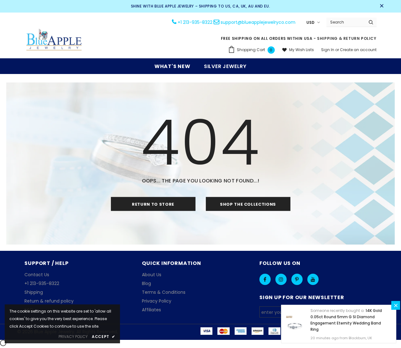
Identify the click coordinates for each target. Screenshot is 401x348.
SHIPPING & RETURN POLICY (346, 38)
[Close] (395, 305)
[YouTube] (313, 279)
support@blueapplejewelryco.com (258, 22)
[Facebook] (265, 279)
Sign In (328, 49)
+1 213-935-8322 (195, 22)
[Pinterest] (297, 279)
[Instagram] (281, 279)
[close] (381, 6)
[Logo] (54, 40)
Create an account (358, 49)
